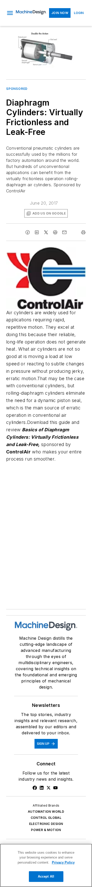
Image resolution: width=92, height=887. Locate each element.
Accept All (46, 876)
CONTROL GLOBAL (46, 818)
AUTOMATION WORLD (46, 811)
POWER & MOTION (46, 830)
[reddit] (55, 232)
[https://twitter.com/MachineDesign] (48, 787)
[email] (64, 232)
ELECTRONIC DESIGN (46, 824)
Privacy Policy (63, 862)
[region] (46, 865)
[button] (10, 13)
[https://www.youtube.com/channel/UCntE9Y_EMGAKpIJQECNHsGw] (55, 787)
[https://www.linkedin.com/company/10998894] (41, 787)
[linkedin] (36, 232)
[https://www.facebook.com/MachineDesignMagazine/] (34, 787)
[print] (83, 232)
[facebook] (27, 232)
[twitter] (46, 232)
